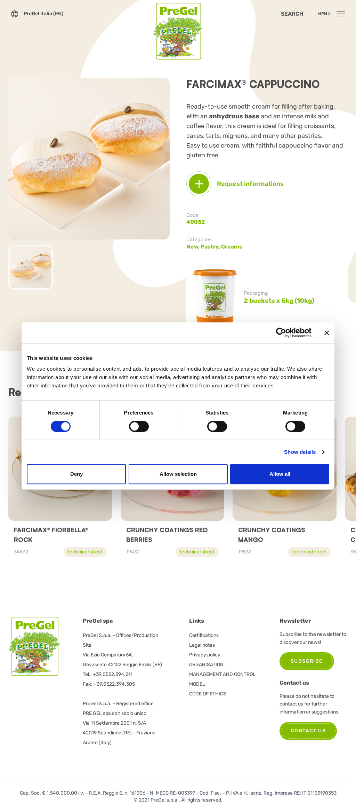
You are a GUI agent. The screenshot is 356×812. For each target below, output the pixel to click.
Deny (76, 474)
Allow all (279, 474)
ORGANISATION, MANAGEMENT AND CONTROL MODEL (222, 674)
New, (193, 246)
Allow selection (178, 474)
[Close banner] (326, 332)
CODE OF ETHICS (207, 694)
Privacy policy (204, 655)
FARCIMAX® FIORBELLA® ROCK (51, 534)
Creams (231, 246)
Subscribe (307, 661)
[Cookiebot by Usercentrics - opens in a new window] (281, 333)
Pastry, (211, 246)
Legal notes (202, 645)
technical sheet (85, 552)
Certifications (204, 635)
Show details (300, 452)
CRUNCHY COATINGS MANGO (271, 534)
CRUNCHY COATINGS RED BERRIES (167, 534)
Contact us (308, 731)
